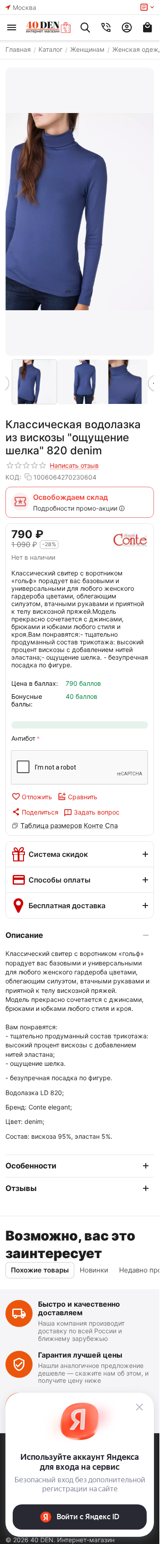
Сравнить (82, 797)
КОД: (13, 477)
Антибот (23, 738)
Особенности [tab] (30, 1165)
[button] (34, 811)
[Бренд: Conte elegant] (130, 540)
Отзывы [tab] (21, 1188)
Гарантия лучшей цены (80, 1354)
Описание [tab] (24, 935)
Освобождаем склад (70, 497)
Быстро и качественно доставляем (79, 1308)
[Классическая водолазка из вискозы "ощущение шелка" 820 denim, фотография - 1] (79, 212)
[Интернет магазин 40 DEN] (48, 27)
